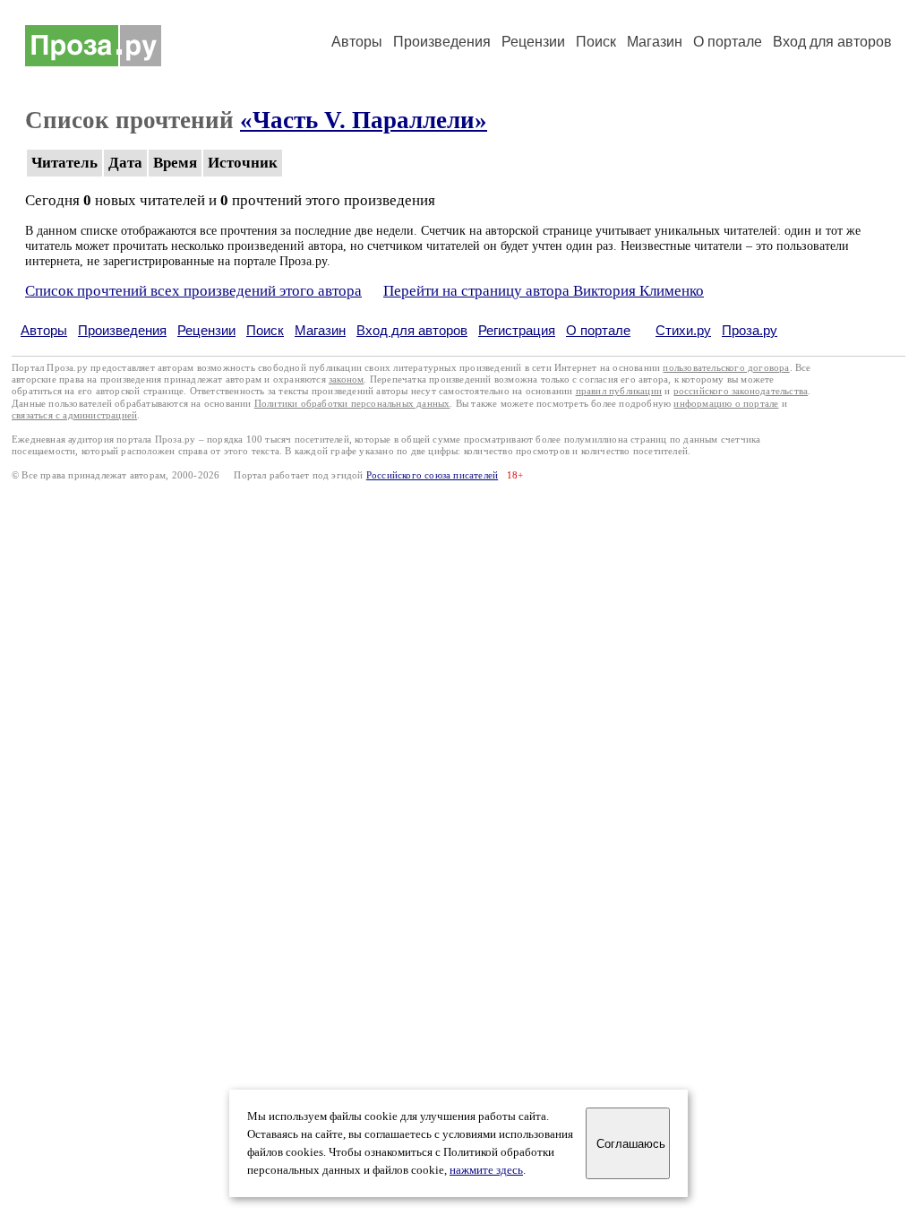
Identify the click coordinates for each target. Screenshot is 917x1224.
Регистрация (516, 330)
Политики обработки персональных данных (352, 404)
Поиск (596, 41)
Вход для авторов (832, 41)
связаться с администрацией (74, 415)
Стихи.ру (683, 330)
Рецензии (533, 41)
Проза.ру (749, 330)
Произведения (442, 41)
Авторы (356, 41)
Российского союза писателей (432, 475)
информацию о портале (725, 404)
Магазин (654, 41)
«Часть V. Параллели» (363, 120)
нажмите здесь (486, 1170)
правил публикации (619, 391)
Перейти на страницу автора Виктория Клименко (543, 290)
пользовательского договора (726, 368)
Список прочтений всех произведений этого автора (193, 290)
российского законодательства (741, 391)
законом (346, 379)
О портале (598, 330)
